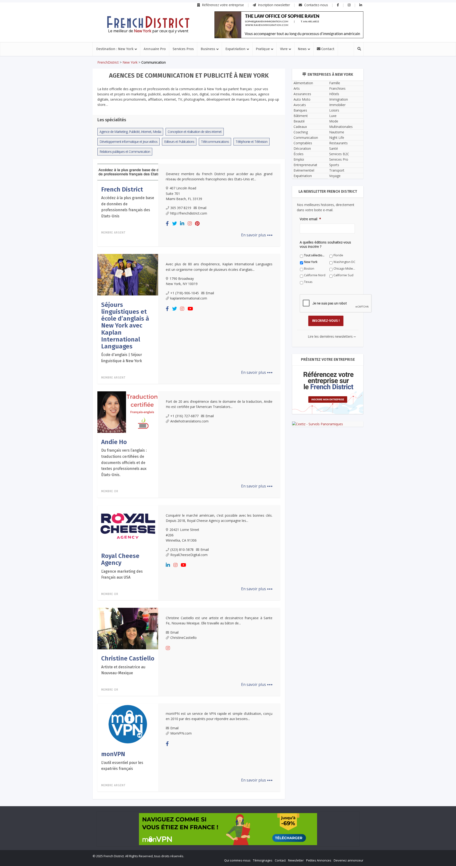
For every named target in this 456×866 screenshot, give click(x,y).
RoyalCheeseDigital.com (189, 554)
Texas (308, 282)
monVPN (113, 754)
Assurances (302, 94)
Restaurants (338, 143)
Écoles (299, 154)
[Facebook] (167, 223)
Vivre (284, 49)
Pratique (263, 49)
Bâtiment (301, 115)
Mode (333, 121)
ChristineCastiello (183, 637)
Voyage (335, 175)
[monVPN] (127, 723)
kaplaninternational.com (188, 298)
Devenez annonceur (348, 860)
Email (202, 208)
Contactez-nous (315, 5)
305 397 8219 (180, 208)
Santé (333, 148)
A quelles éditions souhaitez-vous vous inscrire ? (325, 244)
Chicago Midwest (344, 269)
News (302, 49)
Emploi (299, 159)
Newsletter (296, 860)
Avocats (300, 105)
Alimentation (303, 83)
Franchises (337, 88)
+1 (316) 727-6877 (184, 416)
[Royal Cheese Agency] (127, 525)
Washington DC (344, 262)
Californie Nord (314, 275)
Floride (338, 255)
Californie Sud (343, 275)
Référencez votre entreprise (222, 5)
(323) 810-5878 (182, 549)
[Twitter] (174, 223)
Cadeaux (300, 126)
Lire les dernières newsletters (332, 336)
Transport (336, 170)
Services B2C (339, 154)
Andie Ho (114, 442)
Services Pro (338, 159)
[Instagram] (190, 223)
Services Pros (183, 49)
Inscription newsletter (273, 5)
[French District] (127, 171)
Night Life (336, 137)
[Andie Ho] (127, 411)
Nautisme (336, 132)
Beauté (299, 121)
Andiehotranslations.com (189, 421)
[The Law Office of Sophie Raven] (288, 24)
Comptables (303, 143)
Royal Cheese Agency (120, 559)
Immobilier (337, 105)
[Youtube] (190, 308)
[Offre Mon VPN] (228, 829)
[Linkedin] (182, 223)
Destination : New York (114, 49)
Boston (309, 269)
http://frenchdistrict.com (188, 213)
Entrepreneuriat (305, 165)
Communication (306, 137)
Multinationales (341, 126)
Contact (327, 49)
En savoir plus (257, 235)
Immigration (338, 99)
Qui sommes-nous (237, 860)
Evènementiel (304, 170)
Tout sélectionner (315, 255)
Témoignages (262, 860)
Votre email (310, 219)
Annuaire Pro (155, 49)
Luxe (333, 115)
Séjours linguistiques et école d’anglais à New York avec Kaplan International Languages (125, 325)
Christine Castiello (127, 658)
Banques (300, 110)
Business (208, 49)
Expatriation (235, 49)
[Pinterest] (197, 223)
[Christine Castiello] (127, 628)
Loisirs (334, 110)
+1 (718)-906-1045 (184, 293)
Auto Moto (302, 99)
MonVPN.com (181, 733)
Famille (334, 83)
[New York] (148, 22)
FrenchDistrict (108, 62)
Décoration (302, 148)
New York (130, 62)
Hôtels (334, 94)
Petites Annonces (318, 860)
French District (122, 189)
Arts (297, 88)
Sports (334, 165)
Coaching (301, 132)
